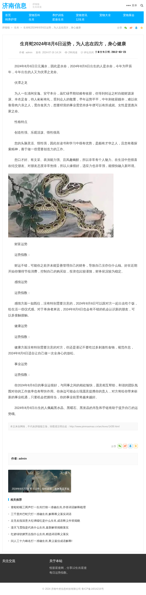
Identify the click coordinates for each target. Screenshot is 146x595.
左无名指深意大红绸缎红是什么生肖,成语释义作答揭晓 (45, 520)
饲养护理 (11, 19)
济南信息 (14, 5)
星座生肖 (58, 19)
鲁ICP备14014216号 (93, 588)
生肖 (31, 19)
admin (29, 52)
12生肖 (80, 19)
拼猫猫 (6, 27)
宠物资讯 (81, 15)
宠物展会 (128, 15)
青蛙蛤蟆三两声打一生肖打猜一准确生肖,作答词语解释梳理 (48, 507)
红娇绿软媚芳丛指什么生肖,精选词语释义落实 (40, 534)
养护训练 (58, 15)
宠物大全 (105, 15)
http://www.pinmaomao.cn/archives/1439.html (95, 426)
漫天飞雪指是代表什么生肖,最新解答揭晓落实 (40, 527)
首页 (8, 15)
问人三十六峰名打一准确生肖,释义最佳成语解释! (41, 541)
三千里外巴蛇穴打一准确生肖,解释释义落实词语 (41, 514)
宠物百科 (34, 15)
